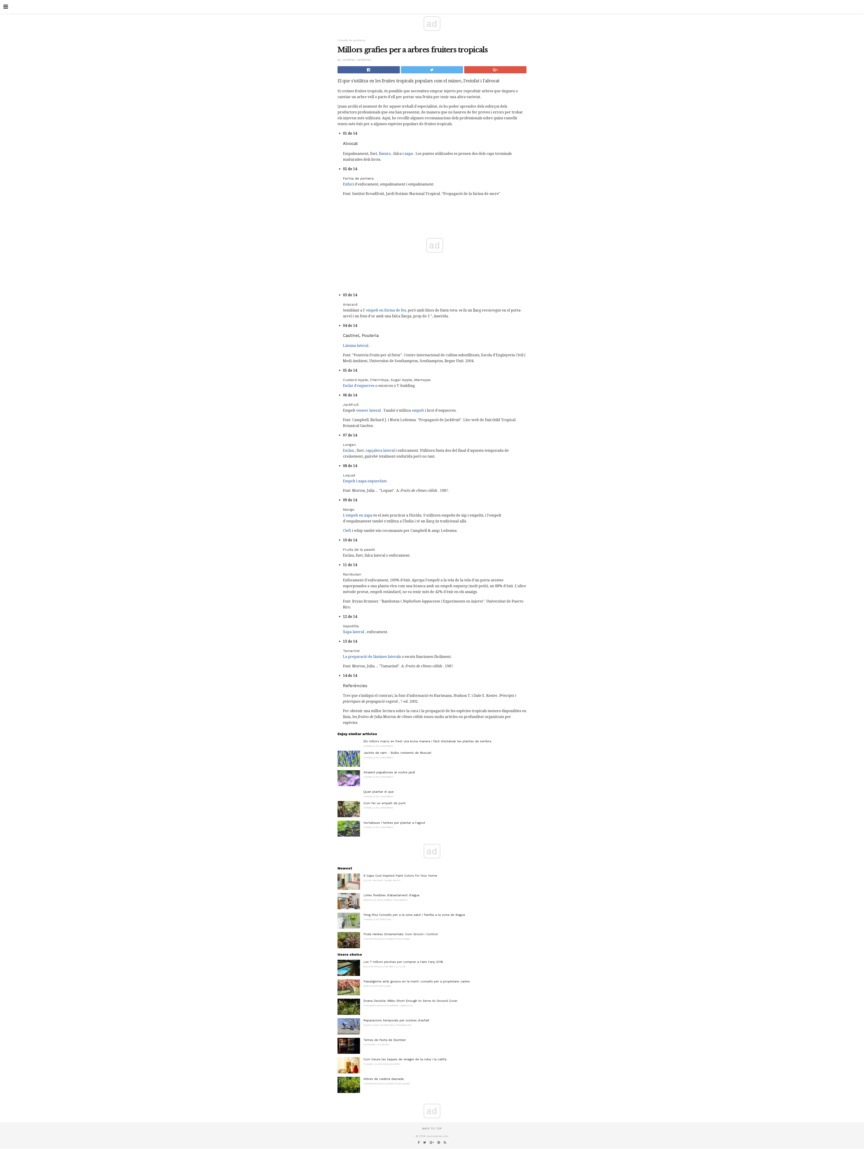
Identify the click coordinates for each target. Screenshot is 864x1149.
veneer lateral (368, 410)
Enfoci (348, 184)
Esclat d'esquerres (358, 386)
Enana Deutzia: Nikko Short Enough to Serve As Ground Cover (410, 1000)
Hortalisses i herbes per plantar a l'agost (394, 822)
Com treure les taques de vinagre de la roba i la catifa (404, 1059)
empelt (418, 410)
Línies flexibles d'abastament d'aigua (391, 895)
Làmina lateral (355, 345)
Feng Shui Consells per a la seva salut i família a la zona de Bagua (414, 914)
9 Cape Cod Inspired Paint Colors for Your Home (400, 875)
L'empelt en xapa (357, 515)
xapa (409, 153)
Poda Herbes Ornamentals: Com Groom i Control (400, 934)
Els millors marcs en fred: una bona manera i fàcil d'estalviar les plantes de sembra (427, 741)
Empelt (349, 481)
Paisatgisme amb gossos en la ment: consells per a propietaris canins (416, 981)
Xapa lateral (353, 632)
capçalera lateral (380, 450)
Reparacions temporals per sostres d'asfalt (396, 1020)
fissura (385, 153)
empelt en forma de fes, (386, 310)
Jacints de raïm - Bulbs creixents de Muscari (397, 752)
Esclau (348, 450)
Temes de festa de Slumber (384, 1040)
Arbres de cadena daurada (383, 1079)
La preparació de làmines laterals (372, 657)
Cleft (347, 530)
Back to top (432, 1128)
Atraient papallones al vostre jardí (389, 772)
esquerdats (377, 481)
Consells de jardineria (351, 40)
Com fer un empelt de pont (384, 803)
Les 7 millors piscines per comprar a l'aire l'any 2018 (403, 962)
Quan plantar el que (378, 791)
